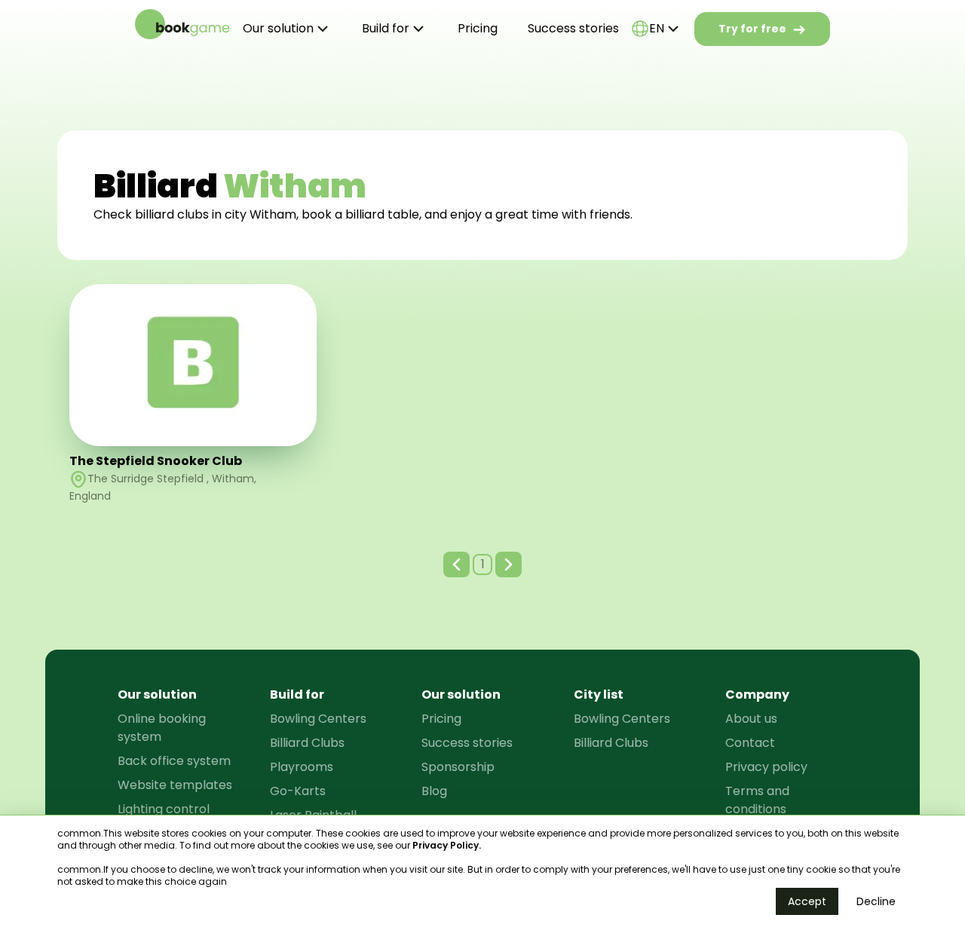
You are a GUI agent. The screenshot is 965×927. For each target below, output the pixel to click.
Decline (876, 901)
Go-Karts (298, 791)
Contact (750, 742)
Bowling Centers (318, 718)
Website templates (175, 785)
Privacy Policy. (446, 845)
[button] (456, 564)
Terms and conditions (757, 800)
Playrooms (301, 767)
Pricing (478, 28)
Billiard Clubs (307, 742)
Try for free (752, 28)
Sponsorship (458, 767)
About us (751, 718)
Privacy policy (766, 767)
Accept (807, 901)
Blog (434, 791)
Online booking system (162, 727)
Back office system (174, 760)
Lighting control (164, 809)
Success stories (573, 28)
